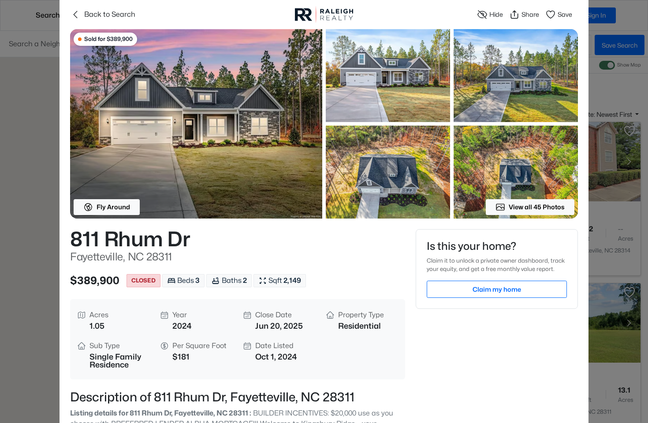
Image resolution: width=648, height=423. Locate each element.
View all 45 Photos (537, 207)
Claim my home (497, 289)
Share (530, 14)
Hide (496, 14)
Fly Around (113, 207)
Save (565, 14)
